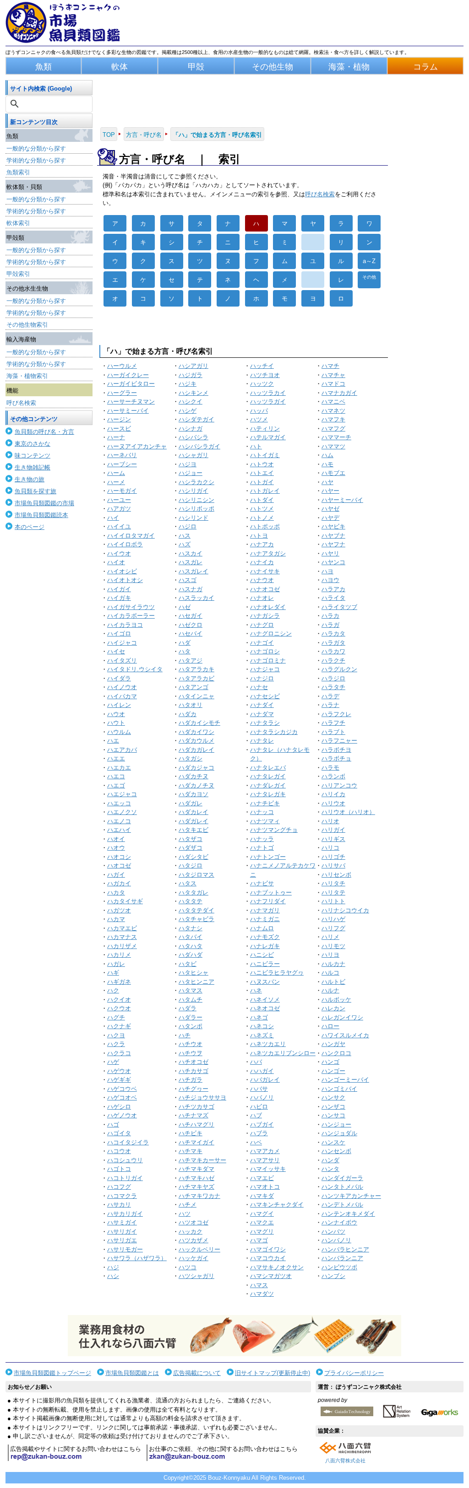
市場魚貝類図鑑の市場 (44, 503)
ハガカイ (119, 883)
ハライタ (333, 597)
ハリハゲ (333, 919)
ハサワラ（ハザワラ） (137, 1258)
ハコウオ (119, 1151)
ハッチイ (262, 365)
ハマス (259, 1285)
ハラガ (330, 624)
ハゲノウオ (122, 1115)
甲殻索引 (18, 273)
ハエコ (116, 776)
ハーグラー (122, 392)
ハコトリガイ (125, 1178)
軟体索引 (18, 223)
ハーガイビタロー (131, 383)
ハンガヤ (333, 1044)
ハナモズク (265, 936)
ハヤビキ (333, 526)
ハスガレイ (193, 571)
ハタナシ (190, 928)
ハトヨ (259, 535)
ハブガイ (262, 1124)
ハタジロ (190, 865)
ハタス (187, 883)
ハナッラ (262, 839)
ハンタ (330, 1168)
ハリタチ (333, 883)
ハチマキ (190, 1151)
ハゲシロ (119, 1106)
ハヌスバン (265, 981)
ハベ (256, 1142)
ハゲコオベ (122, 1097)
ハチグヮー (193, 1088)
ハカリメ (119, 954)
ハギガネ (119, 981)
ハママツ (333, 446)
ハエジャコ (122, 794)
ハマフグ (333, 428)
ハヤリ (330, 553)
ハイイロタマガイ (131, 535)
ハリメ (330, 936)
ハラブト (333, 731)
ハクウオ (119, 1008)
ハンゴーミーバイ (345, 1079)
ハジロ (187, 526)
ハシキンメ (193, 392)
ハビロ (259, 1106)
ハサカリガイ (125, 1213)
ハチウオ (190, 1044)
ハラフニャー (339, 740)
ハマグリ (262, 1231)
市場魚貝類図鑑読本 (41, 515)
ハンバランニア (342, 1258)
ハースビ (119, 428)
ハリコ (330, 847)
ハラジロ (333, 678)
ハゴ (113, 1124)
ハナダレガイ (268, 785)
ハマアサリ (265, 1160)
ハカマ (116, 919)
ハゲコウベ (122, 1088)
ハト (256, 446)
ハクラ (116, 1044)
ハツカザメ (193, 1240)
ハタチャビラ (196, 919)
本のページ (29, 526)
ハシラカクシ (196, 482)
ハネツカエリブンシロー (283, 1053)
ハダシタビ (193, 856)
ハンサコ (333, 1115)
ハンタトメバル (342, 1186)
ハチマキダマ (196, 1168)
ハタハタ (190, 946)
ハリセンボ (336, 874)
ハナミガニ (265, 919)
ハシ (113, 1275)
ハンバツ (333, 1231)
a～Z (369, 261)
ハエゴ (116, 785)
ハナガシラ (265, 615)
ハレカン (333, 1008)
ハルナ (330, 990)
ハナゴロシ (265, 651)
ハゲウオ (119, 1070)
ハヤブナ (333, 535)
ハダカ (187, 714)
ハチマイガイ (196, 1142)
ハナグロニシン (271, 633)
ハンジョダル (339, 1133)
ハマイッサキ (268, 1168)
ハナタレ (262, 740)
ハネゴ (259, 1017)
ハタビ (187, 963)
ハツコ (187, 1267)
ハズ (185, 544)
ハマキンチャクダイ (277, 1204)
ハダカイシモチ (199, 722)
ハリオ (330, 821)
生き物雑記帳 (32, 467)
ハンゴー (333, 1070)
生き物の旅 (29, 479)
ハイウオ (119, 553)
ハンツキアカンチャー (351, 1195)
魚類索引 (18, 172)
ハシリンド (193, 517)
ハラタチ (333, 687)
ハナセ (259, 687)
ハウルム (119, 731)
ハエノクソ (122, 812)
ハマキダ (262, 1195)
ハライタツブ (339, 607)
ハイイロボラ (125, 544)
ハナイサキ (265, 571)
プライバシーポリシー (354, 1372)
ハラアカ (333, 589)
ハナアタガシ (268, 553)
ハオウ (116, 847)
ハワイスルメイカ (345, 1035)
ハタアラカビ (196, 678)
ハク (113, 990)
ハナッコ (262, 812)
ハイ (113, 517)
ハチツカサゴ (196, 1106)
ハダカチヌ (193, 776)
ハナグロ (262, 624)
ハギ (113, 972)
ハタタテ (190, 901)
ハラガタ (333, 642)
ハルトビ (333, 981)
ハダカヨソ (193, 794)
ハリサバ (333, 865)
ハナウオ (262, 580)
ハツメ (259, 419)
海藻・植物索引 (27, 375)
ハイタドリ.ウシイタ (135, 669)
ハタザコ (190, 839)
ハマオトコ (265, 1186)
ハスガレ (190, 562)
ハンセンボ (336, 1151)
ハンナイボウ (339, 1222)
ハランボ (333, 776)
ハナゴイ (262, 642)
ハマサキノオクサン (277, 1267)
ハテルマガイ (268, 437)
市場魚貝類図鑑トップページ (52, 1372)
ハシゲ (187, 410)
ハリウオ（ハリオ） (348, 812)
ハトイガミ (265, 455)
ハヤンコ (333, 562)
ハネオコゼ (265, 1008)
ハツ (185, 1213)
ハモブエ (333, 472)
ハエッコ (119, 803)
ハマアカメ (265, 1151)
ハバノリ (262, 1097)
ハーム (116, 472)
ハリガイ (333, 829)
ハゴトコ (119, 1168)
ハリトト (333, 901)
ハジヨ (187, 464)
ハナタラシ (265, 722)
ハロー (330, 1026)
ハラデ (330, 696)
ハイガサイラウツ (131, 607)
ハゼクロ (190, 624)
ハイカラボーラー (131, 615)
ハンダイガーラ (342, 1178)
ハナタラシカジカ (274, 731)
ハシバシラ (193, 437)
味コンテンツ (32, 455)
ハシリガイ (193, 490)
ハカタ (116, 892)
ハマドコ (333, 383)
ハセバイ (190, 633)
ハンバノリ (336, 1240)
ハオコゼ (119, 865)
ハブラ (259, 1133)
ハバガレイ (265, 1079)
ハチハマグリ (196, 1124)
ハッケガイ (193, 1258)
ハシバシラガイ (199, 446)
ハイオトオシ (125, 580)
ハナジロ (262, 678)
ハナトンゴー (268, 856)
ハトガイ (262, 482)
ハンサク (333, 1097)
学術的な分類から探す (36, 160)
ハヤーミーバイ (342, 499)
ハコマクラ (122, 1195)
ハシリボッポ (196, 508)
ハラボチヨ (336, 749)
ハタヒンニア (196, 981)
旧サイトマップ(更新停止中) (272, 1372)
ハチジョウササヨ (202, 1097)
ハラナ (330, 704)
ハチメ (187, 1204)
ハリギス (333, 839)
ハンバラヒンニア (345, 1249)
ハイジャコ (122, 642)
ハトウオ (262, 464)
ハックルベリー (199, 1249)
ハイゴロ (119, 633)
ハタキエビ (193, 829)
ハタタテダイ (196, 910)
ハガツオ (119, 910)
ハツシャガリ (196, 1275)
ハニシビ (262, 954)
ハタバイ (190, 936)
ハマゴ (259, 1240)
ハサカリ (119, 1204)
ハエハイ (119, 829)
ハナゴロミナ (268, 660)
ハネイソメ (265, 999)
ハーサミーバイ (128, 410)
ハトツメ (262, 508)
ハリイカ (333, 794)
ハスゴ (187, 580)
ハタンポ (190, 1026)
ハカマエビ (122, 928)
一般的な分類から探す (36, 148)
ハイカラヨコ (125, 624)
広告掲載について (197, 1372)
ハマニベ (333, 401)
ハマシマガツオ (271, 1275)
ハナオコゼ (265, 589)
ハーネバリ (122, 455)
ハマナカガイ (339, 392)
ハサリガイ (122, 1231)
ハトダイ (262, 499)
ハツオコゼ (193, 1222)
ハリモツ (333, 946)
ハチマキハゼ (196, 1178)
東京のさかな (32, 443)
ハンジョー (336, 1124)
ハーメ (116, 482)
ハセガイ (190, 615)
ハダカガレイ (196, 749)
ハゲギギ (119, 1079)
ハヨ (327, 571)
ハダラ (187, 1008)
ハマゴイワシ (268, 1249)
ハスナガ (190, 589)
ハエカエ (119, 767)
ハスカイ (190, 553)
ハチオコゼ (193, 1061)
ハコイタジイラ (128, 1142)
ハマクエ (262, 1222)
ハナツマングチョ (274, 829)
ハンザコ (333, 1106)
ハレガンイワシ (342, 1017)
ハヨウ (330, 580)
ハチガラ (190, 1079)
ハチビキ (190, 1133)
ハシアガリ (193, 365)
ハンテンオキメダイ (348, 1213)
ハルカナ (333, 963)
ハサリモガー (125, 1249)
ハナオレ (262, 597)
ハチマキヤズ (196, 1186)
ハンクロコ (336, 1053)
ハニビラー (265, 963)
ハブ (256, 1115)
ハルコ (330, 972)
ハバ (256, 1061)
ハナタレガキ (268, 794)
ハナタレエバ (268, 767)
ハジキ (187, 383)
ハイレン (119, 704)
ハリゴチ (333, 856)
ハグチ (116, 1017)
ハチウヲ (190, 1053)
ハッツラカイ (268, 392)
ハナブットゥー (271, 892)
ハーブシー (122, 464)
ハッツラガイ (268, 401)
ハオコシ (119, 856)
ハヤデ (330, 517)
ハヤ (327, 482)
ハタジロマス (196, 874)
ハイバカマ (122, 696)
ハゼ (185, 607)
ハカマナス (122, 936)
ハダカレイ (193, 812)
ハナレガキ (265, 946)
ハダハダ (190, 954)
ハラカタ (333, 633)
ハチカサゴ (193, 1070)
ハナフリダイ (268, 901)
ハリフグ (333, 928)
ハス (185, 535)
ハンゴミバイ (339, 1088)
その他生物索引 (27, 324)
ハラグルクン (339, 669)
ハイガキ (119, 597)
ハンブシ (333, 1275)
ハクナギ (119, 1026)
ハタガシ (190, 758)
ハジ (113, 1267)
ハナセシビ (265, 696)
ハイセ (116, 651)
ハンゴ (330, 1061)
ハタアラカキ (196, 669)
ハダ (185, 642)
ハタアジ (190, 660)
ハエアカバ (122, 749)
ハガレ (116, 963)
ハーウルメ (122, 365)
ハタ (185, 651)
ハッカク (190, 1231)
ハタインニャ (196, 696)
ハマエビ (262, 1178)
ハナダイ (262, 704)
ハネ (256, 990)
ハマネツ (333, 410)
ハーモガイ (122, 490)
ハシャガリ (193, 455)
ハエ (113, 740)
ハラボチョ (336, 758)
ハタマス (190, 990)
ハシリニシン (196, 499)
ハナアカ (262, 544)
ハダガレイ (193, 821)
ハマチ (330, 365)
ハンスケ (333, 1142)
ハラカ (330, 615)
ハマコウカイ (268, 1258)
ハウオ (116, 714)
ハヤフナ (333, 544)
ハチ (185, 1035)
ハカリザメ (122, 946)
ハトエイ (262, 472)
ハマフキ (333, 419)
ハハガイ (262, 1070)
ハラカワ (333, 651)
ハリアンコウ (339, 785)
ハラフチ (333, 722)
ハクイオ (119, 999)
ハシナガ (190, 428)
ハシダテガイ (196, 419)
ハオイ (116, 839)
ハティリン (265, 428)
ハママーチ (336, 437)
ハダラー (190, 1017)
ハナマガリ (265, 910)
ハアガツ (119, 508)
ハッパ (259, 410)
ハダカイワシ (196, 731)
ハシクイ (190, 401)
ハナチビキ (265, 803)
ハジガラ (190, 375)
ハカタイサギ (125, 901)
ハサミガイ (122, 1222)
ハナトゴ (262, 847)
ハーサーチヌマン (131, 401)
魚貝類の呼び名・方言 (44, 431)
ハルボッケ (336, 999)
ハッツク (262, 383)
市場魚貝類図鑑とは (132, 1372)
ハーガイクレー (128, 375)
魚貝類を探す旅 (35, 491)
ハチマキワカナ (199, 1195)
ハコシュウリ (125, 1160)
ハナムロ (262, 928)
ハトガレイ (265, 490)
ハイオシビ (122, 571)
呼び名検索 (320, 194)
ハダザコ (190, 847)
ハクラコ (119, 1053)
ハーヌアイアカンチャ (137, 446)
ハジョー (190, 472)
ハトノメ (262, 517)
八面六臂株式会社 (345, 1460)
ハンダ (330, 1160)
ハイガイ (119, 589)
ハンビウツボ (339, 1267)
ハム (327, 455)
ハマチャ (333, 375)
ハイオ (116, 562)
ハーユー (119, 499)
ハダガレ (190, 803)
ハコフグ (119, 1186)
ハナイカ (262, 562)
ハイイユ (119, 526)
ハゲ (113, 1061)
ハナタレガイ (268, 776)
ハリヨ (330, 954)
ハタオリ (190, 704)
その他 (369, 277)
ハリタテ (333, 892)
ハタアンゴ (193, 687)
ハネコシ (262, 1026)
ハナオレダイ (268, 607)
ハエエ (116, 758)
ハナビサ (262, 883)
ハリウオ (333, 803)
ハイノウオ (122, 687)
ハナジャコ (265, 669)
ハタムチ (190, 999)
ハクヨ (116, 1035)
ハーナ (116, 437)
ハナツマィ (265, 821)
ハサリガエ (122, 1240)
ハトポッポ (265, 526)
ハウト (116, 722)
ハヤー (330, 490)
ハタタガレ (193, 892)
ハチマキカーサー (202, 1160)
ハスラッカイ (196, 597)
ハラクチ (333, 660)
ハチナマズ (193, 1115)
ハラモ (330, 767)
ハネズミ (262, 1035)
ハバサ (259, 1088)
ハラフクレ (336, 714)
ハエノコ (119, 821)
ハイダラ (119, 678)
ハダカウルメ (196, 740)
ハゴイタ (119, 1133)
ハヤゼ (330, 508)
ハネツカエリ (268, 1044)
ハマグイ (262, 1213)
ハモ (327, 464)
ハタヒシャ (193, 972)
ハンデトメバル (342, 1204)
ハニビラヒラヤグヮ (277, 972)
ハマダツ (262, 1293)
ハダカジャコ (196, 767)
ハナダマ (262, 714)
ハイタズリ (122, 660)
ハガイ (116, 874)
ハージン (119, 419)
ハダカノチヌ (196, 785)
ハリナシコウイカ (345, 910)
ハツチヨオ (265, 375)
